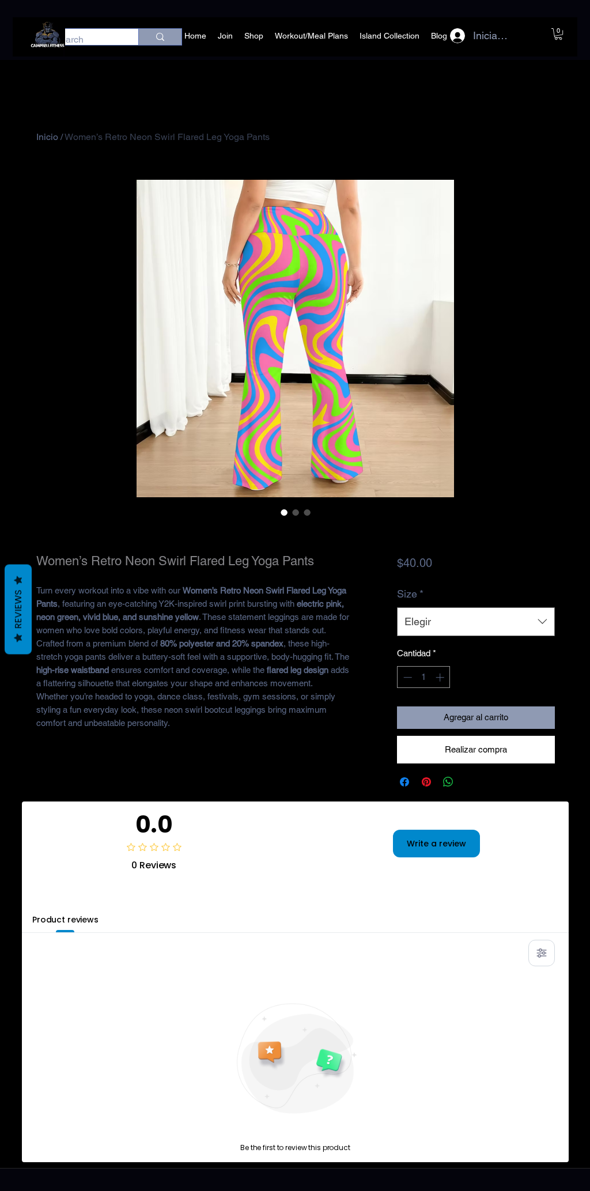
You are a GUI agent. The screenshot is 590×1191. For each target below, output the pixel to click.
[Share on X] (470, 782)
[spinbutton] (423, 677)
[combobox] (475, 621)
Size (410, 594)
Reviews (18, 609)
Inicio (47, 136)
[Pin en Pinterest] (426, 782)
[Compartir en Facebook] (404, 782)
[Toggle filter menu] (541, 953)
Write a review (436, 843)
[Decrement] (406, 677)
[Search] (159, 37)
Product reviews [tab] (65, 919)
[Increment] (441, 677)
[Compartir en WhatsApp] (448, 782)
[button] (558, 34)
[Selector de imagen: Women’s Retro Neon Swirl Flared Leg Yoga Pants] (284, 512)
